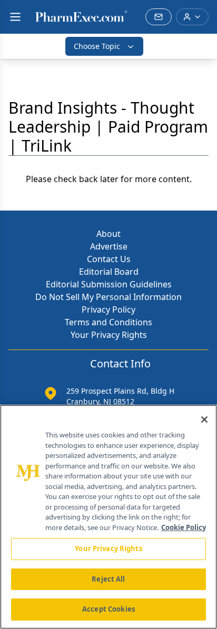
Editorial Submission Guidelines (109, 284)
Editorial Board (109, 271)
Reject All (108, 579)
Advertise (108, 246)
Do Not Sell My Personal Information (108, 297)
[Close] (204, 419)
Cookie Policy (183, 527)
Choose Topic (97, 46)
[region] (108, 517)
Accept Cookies (108, 609)
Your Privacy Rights (109, 335)
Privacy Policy (108, 309)
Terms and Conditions (108, 322)
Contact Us (109, 259)
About (108, 233)
